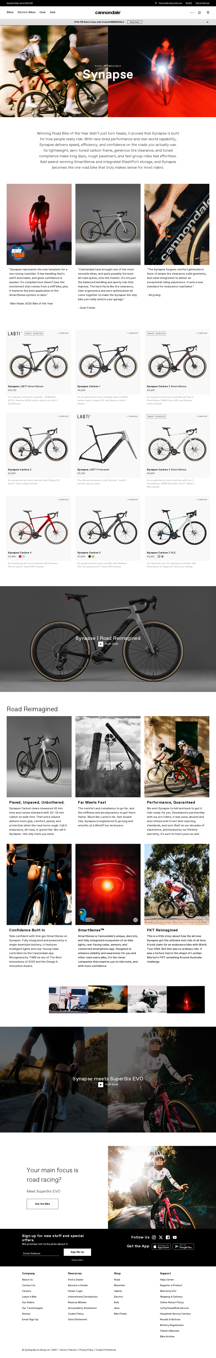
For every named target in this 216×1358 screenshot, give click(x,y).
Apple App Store (161, 1246)
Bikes (10, 12)
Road (117, 1279)
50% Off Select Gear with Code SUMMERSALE (99, 22)
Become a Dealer (78, 1285)
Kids (116, 1302)
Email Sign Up (30, 1319)
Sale (53, 12)
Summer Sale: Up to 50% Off (20, 3)
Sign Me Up (77, 1252)
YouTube (175, 1237)
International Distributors (83, 1296)
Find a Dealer (75, 1279)
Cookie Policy (76, 1314)
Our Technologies (32, 1308)
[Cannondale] (108, 12)
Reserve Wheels (77, 1302)
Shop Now (134, 22)
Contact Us (28, 1285)
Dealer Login (75, 1291)
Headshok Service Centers (175, 1314)
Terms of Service (68, 1350)
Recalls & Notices (170, 1319)
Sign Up (205, 3)
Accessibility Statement (82, 1308)
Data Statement (77, 1319)
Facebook (168, 1237)
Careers (26, 1291)
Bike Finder (120, 1314)
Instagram (154, 1237)
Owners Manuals (169, 1331)
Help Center (167, 1279)
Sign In (199, 3)
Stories (26, 1314)
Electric (118, 1296)
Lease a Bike (29, 1296)
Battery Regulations (172, 1325)
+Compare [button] (63, 333)
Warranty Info (168, 1291)
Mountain (119, 1285)
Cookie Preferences (106, 1350)
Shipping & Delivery (171, 1296)
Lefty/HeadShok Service (174, 1308)
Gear (42, 12)
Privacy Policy (77, 1260)
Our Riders (28, 1302)
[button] (20, 556)
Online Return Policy (172, 1302)
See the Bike (42, 1204)
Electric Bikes (26, 12)
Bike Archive (167, 1336)
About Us (27, 1279)
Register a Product (171, 1285)
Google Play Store (183, 1246)
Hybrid (118, 1291)
